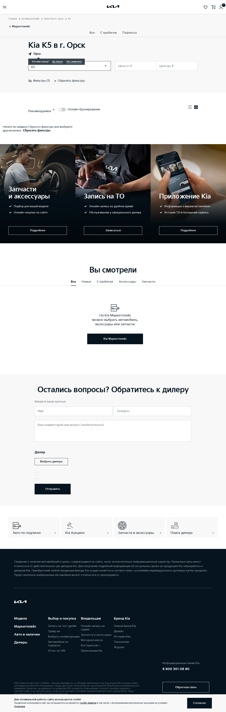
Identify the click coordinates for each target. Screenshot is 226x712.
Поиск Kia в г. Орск (54, 19)
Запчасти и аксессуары (96, 635)
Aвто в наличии (27, 634)
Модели (20, 618)
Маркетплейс (25, 626)
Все (92, 33)
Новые (86, 281)
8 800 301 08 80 (175, 669)
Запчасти (148, 281)
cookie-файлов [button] (88, 703)
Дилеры (20, 642)
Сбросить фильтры (36, 130)
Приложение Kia (91, 651)
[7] (221, 7)
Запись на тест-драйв (62, 626)
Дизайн (118, 631)
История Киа (122, 636)
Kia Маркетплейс (30, 19)
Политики (19, 706)
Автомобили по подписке (58, 643)
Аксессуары (127, 281)
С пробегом (108, 33)
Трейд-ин (54, 631)
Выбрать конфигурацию (64, 636)
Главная (12, 19)
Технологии (121, 642)
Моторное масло (92, 640)
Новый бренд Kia (125, 626)
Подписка (129, 33)
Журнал (119, 647)
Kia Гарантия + (90, 645)
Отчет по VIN (56, 651)
